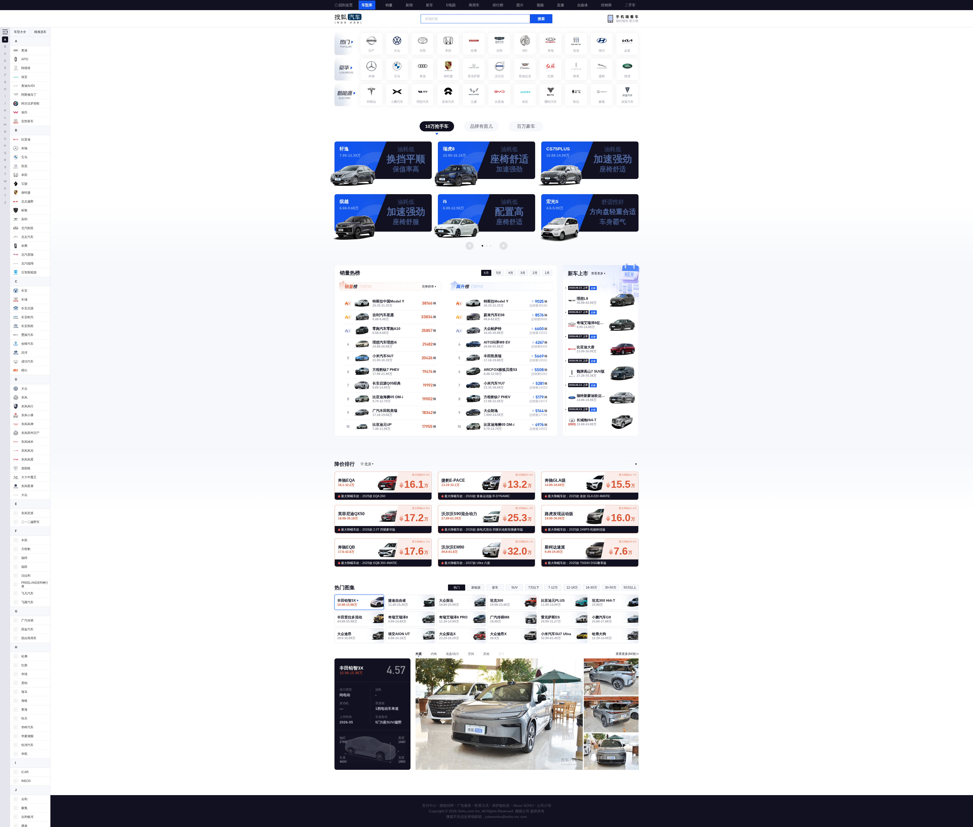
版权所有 (537, 811)
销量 (388, 5)
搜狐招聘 (447, 805)
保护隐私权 (501, 805)
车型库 (367, 5)
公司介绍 (544, 805)
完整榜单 (428, 286)
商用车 (474, 5)
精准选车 (40, 32)
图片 (519, 5)
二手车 (630, 5)
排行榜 (498, 5)
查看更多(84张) (626, 653)
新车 (429, 5)
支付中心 (429, 805)
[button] (482, 246)
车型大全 (20, 32)
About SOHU (523, 805)
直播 (560, 5)
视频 (540, 5)
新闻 (409, 5)
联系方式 (482, 805)
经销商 (606, 5)
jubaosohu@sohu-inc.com (506, 817)
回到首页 (346, 5)
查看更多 (597, 273)
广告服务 (464, 805)
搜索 (541, 19)
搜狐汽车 (348, 19)
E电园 (451, 5)
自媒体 (582, 5)
